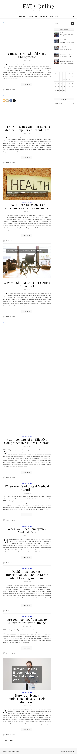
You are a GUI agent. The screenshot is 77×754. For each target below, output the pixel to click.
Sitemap (72, 751)
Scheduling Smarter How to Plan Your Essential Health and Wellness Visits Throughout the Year (66, 48)
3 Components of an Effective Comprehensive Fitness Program (27, 441)
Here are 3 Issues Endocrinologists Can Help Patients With (27, 698)
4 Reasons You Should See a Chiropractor (27, 55)
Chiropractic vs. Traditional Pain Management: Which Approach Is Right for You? (66, 55)
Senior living (54, 17)
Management (33, 17)
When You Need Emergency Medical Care (27, 530)
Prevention (22, 17)
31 (64, 90)
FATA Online (38, 6)
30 (61, 90)
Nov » (56, 94)
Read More (26, 84)
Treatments (43, 17)
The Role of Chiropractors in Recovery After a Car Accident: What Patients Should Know (67, 62)
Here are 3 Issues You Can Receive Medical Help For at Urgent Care (27, 128)
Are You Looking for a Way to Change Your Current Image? (27, 621)
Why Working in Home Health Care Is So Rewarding (66, 34)
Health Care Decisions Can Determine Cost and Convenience (27, 206)
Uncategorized (27, 51)
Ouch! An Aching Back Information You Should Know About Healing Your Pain (27, 574)
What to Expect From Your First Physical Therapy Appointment (67, 41)
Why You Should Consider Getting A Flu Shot (27, 284)
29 (58, 90)
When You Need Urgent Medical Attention (27, 487)
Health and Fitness (10, 89)
